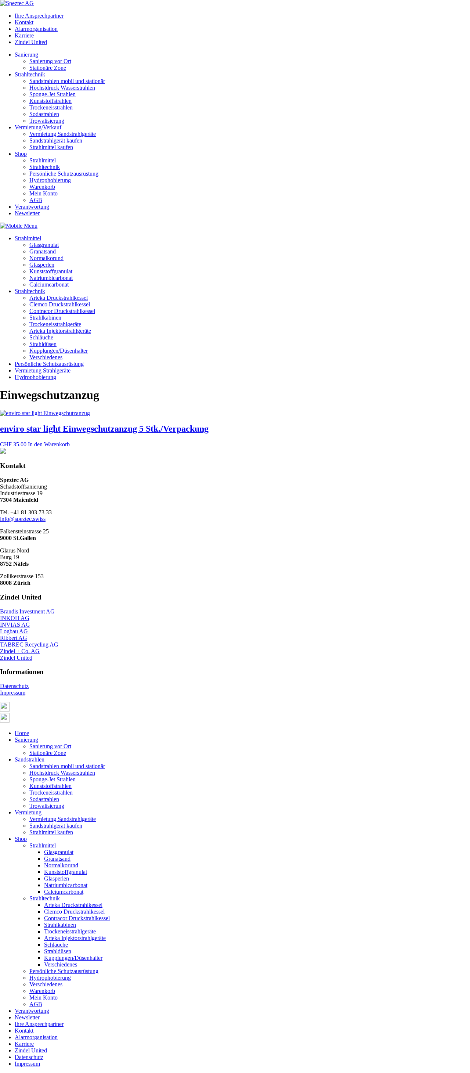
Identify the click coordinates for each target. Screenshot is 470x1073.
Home (22, 733)
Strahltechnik (30, 74)
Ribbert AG (13, 638)
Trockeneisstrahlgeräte (55, 324)
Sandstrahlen (29, 759)
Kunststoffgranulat (50, 271)
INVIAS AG (15, 625)
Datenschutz (14, 686)
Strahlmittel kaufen (51, 147)
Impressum (12, 692)
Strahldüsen (43, 344)
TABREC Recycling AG (29, 644)
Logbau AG (14, 631)
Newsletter (27, 213)
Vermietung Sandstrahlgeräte (62, 134)
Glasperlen (41, 265)
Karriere (24, 35)
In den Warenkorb (49, 444)
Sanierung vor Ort (50, 61)
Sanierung (26, 54)
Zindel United (31, 42)
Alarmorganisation (36, 29)
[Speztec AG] (17, 3)
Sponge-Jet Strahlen (52, 94)
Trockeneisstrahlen (51, 107)
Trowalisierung (46, 121)
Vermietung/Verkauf (38, 127)
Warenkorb (42, 187)
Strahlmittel (42, 160)
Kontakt (24, 22)
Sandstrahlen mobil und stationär (67, 81)
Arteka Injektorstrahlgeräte (60, 331)
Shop (21, 154)
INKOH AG (14, 618)
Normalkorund (46, 258)
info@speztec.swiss (23, 519)
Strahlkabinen (45, 317)
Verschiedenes (45, 357)
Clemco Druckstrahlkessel (59, 304)
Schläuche (41, 337)
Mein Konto (43, 193)
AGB (35, 200)
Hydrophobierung (50, 180)
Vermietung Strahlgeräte (42, 370)
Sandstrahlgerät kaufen (55, 140)
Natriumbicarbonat (51, 278)
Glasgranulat (44, 245)
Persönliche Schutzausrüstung (63, 173)
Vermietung (28, 812)
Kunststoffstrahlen (50, 101)
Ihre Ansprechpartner (39, 15)
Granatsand (42, 251)
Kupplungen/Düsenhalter (58, 351)
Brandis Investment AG (27, 611)
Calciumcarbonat (49, 284)
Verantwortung (32, 207)
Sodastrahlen (44, 114)
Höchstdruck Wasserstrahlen (62, 87)
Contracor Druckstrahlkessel (62, 311)
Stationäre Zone (47, 68)
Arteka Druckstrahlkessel (58, 298)
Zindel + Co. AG (20, 651)
